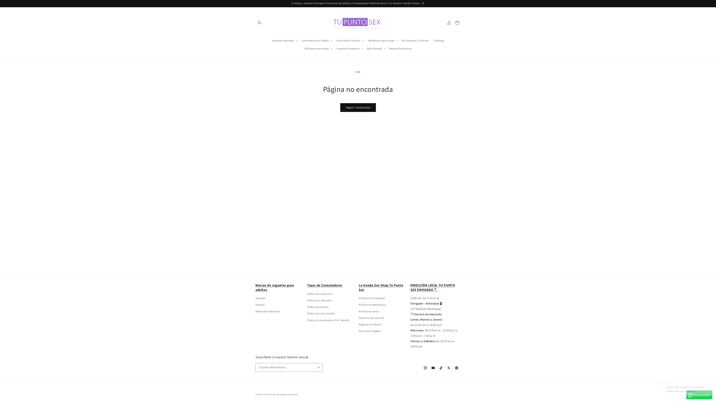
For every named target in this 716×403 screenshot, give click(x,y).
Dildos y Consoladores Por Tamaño (328, 320)
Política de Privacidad (372, 298)
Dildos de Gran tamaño (321, 313)
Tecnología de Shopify (287, 394)
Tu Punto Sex (269, 394)
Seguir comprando (358, 107)
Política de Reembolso (372, 304)
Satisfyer (260, 298)
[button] (259, 23)
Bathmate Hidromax (267, 311)
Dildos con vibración (319, 300)
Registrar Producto (370, 324)
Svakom (260, 304)
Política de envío (369, 311)
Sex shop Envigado (370, 331)
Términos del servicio (371, 318)
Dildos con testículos (320, 294)
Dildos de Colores (318, 307)
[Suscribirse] (318, 367)
